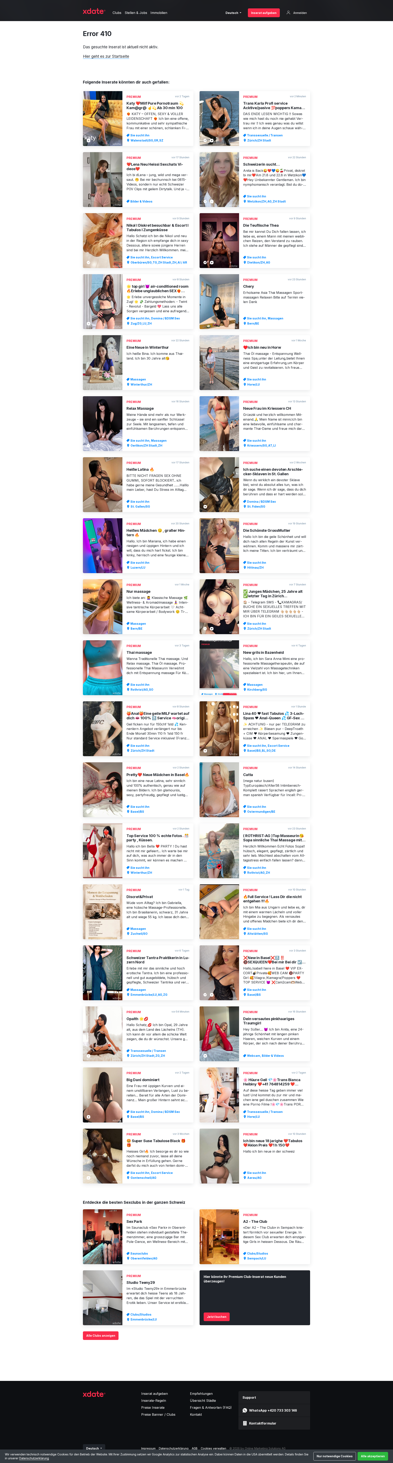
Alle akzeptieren (373, 1456)
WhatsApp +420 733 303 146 (273, 1410)
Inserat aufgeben (264, 13)
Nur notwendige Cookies (335, 1456)
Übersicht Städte (203, 1401)
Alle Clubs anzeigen (100, 1335)
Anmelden (299, 13)
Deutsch (232, 13)
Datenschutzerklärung (34, 1458)
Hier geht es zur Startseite (106, 56)
